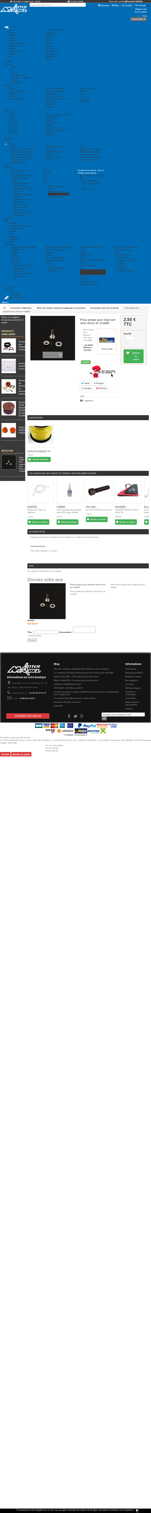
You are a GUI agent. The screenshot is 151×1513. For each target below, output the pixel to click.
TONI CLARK (107, 349)
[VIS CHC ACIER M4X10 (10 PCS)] (99, 490)
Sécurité (49, 135)
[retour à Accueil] (4, 308)
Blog (56, 663)
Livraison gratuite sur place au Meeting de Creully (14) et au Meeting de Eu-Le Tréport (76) (86, 693)
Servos (46, 170)
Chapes (14, 254)
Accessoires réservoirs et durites (56, 261)
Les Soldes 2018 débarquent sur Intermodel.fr (75, 698)
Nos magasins (131, 680)
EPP (82, 262)
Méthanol (13, 93)
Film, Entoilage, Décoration (91, 260)
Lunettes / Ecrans (16, 228)
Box (81, 178)
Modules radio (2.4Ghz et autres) (23, 190)
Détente (12, 53)
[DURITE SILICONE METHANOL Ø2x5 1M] (40, 490)
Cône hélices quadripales (90, 157)
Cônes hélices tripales (89, 154)
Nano (45, 180)
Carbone (83, 252)
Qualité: (31, 620)
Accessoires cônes (88, 159)
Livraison (129, 684)
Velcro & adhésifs (87, 265)
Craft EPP (58, 705)
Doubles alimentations (89, 180)
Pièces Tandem (54, 194)
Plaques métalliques (88, 284)
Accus (11, 114)
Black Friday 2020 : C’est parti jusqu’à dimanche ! (76, 676)
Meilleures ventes (133, 676)
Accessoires (16, 82)
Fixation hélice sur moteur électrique (57, 153)
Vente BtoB (130, 698)
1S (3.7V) (13, 117)
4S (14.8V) (13, 125)
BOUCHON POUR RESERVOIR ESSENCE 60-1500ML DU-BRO (24, 409)
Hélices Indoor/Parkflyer (21, 157)
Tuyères (49, 45)
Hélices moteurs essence (22, 154)
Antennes (13, 231)
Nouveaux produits (134, 672)
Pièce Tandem (19, 215)
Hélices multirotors (19, 162)
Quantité (127, 333)
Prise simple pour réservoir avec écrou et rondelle (22, 464)
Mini (45, 175)
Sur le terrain (122, 268)
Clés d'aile (50, 53)
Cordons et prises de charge (58, 127)
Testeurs (49, 125)
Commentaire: (66, 632)
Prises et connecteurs (22, 273)
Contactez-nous (27, 716)
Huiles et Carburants (54, 96)
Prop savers (85, 98)
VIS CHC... (92, 507)
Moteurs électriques (17, 90)
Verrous (14, 262)
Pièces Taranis (19, 204)
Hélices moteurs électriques (23, 151)
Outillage (120, 265)
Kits (10, 30)
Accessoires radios (21, 199)
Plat (45, 183)
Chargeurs (50, 119)
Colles (82, 249)
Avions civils (14, 37)
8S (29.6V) (13, 133)
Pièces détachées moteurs (57, 98)
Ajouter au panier (21, 754)
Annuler (5, 754)
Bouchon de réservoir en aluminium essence (23, 387)
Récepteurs (16, 172)
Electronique (18, 202)
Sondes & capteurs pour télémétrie (23, 195)
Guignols (15, 252)
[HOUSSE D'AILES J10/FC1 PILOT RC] (128, 490)
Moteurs (12, 88)
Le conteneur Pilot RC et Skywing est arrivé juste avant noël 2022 (83, 672)
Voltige (12, 32)
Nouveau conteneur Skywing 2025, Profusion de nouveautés (81, 668)
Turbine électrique (16, 98)
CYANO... (62, 507)
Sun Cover (50, 48)
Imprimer (89, 400)
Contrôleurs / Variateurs (21, 77)
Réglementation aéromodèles (132, 703)
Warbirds (12, 35)
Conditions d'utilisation (130, 693)
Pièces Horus (19, 209)
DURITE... (33, 507)
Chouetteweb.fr (80, 734)
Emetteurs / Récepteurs (19, 225)
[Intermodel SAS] (12, 9)
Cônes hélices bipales (89, 151)
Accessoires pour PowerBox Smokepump (24, 345)
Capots (49, 37)
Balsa (82, 270)
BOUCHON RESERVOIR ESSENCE (24, 430)
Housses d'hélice (53, 157)
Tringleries (15, 260)
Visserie (83, 257)
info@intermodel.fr (27, 698)
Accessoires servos (56, 196)
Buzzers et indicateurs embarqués (55, 131)
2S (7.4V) (13, 119)
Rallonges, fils (19, 276)
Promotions (130, 668)
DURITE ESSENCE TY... (39, 451)
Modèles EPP (51, 56)
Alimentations (51, 122)
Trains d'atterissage (122, 249)
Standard (47, 172)
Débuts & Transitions (18, 43)
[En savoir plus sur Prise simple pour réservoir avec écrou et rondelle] (8, 462)
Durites (49, 254)
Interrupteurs (18, 270)
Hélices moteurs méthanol (22, 149)
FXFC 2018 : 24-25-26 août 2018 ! (68, 687)
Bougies (49, 106)
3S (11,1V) (13, 122)
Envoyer (32, 640)
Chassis (14, 72)
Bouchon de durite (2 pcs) (22, 366)
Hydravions (13, 45)
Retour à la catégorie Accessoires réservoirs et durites (12, 320)
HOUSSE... (121, 507)
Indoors (12, 48)
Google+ (87, 388)
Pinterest (102, 388)
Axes (82, 93)
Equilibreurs (51, 159)
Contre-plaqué (86, 273)
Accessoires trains (122, 254)
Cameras (13, 223)
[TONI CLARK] (107, 340)
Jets (11, 56)
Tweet (86, 383)
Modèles (12, 236)
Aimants (83, 278)
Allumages (50, 101)
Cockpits (49, 43)
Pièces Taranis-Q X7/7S (23, 212)
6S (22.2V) (13, 130)
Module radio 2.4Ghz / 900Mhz (20, 179)
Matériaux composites (89, 281)
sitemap (129, 708)
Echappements (52, 93)
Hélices (14, 80)
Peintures (84, 276)
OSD (11, 233)
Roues (117, 252)
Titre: (30, 632)
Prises (82, 96)
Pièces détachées (55, 191)
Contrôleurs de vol (19, 74)
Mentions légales (133, 687)
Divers (48, 59)
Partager (99, 383)
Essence (12, 96)
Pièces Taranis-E (20, 207)
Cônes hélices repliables (90, 149)
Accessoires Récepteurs (21, 175)
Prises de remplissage (55, 257)
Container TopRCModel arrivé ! (68, 684)
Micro (45, 178)
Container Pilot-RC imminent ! (67, 702)
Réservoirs (50, 252)
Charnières (15, 257)
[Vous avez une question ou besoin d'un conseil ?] (103, 372)
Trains (48, 40)
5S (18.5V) (13, 127)
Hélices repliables (18, 159)
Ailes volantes (15, 51)
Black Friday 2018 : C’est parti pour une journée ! (76, 680)
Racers (12, 40)
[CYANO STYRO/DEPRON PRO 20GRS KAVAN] (70, 490)
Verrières (49, 35)
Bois (82, 268)
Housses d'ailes (52, 51)
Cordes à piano (86, 254)
